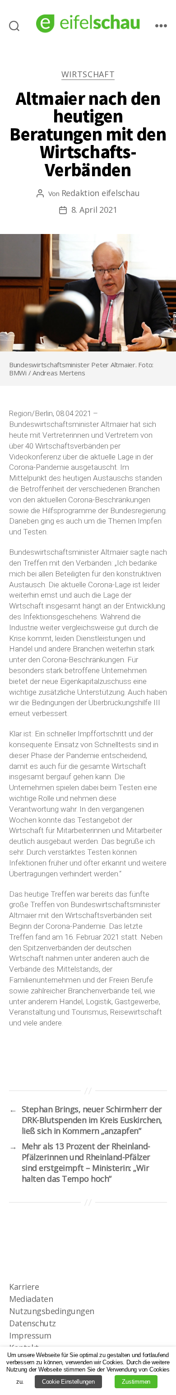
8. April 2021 (94, 209)
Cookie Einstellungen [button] (68, 1381)
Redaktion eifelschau (100, 192)
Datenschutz (32, 1323)
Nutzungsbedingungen (51, 1311)
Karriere (24, 1286)
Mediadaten (31, 1298)
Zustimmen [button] (136, 1381)
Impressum (30, 1335)
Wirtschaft (88, 74)
